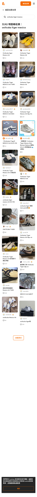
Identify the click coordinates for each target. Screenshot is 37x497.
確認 (18, 488)
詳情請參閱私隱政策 (14, 483)
